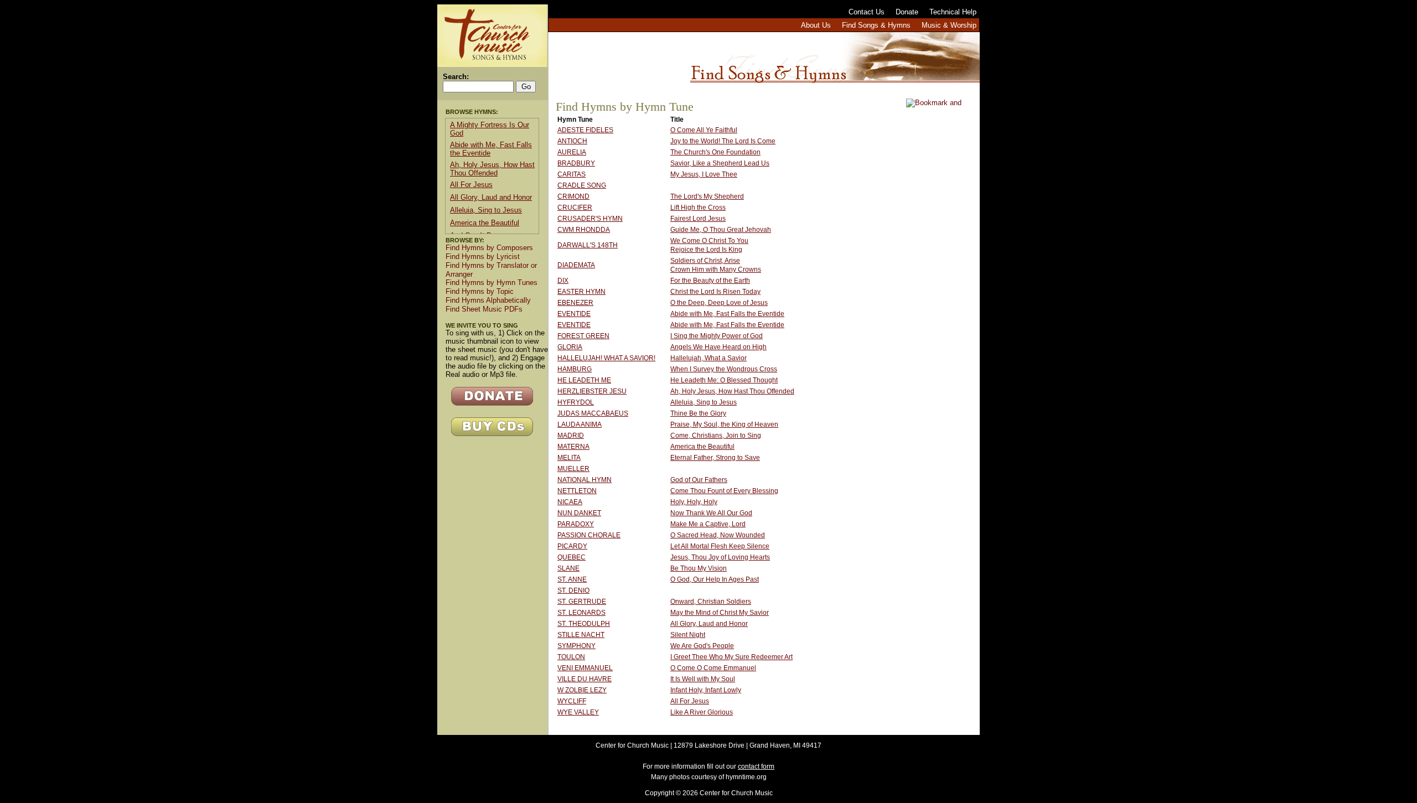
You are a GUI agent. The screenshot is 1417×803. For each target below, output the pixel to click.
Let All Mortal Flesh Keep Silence (719, 546)
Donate (907, 12)
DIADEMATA (576, 265)
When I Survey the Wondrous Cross (723, 369)
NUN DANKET (579, 513)
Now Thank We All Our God (711, 513)
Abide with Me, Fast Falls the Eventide (727, 314)
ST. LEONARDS (581, 613)
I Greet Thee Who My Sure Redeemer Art (731, 657)
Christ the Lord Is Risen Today (715, 292)
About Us (816, 25)
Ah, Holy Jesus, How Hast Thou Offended (732, 391)
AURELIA (571, 152)
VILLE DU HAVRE (584, 679)
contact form (756, 766)
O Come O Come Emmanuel (713, 668)
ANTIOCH (572, 141)
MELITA (569, 458)
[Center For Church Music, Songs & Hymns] (492, 35)
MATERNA (573, 446)
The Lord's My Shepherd (707, 196)
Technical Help (952, 12)
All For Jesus (689, 701)
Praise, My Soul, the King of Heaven (724, 424)
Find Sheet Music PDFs (484, 309)
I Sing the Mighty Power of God (716, 336)
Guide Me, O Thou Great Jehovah (720, 230)
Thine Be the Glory (698, 413)
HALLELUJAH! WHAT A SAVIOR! (606, 358)
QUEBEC (571, 557)
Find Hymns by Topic (480, 291)
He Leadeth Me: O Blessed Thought (724, 380)
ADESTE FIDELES (585, 130)
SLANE (568, 568)
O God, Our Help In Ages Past (714, 579)
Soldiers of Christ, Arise (705, 261)
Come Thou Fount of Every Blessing (724, 491)
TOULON (571, 657)
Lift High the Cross (698, 207)
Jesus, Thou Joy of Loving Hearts (720, 557)
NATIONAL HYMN (584, 480)
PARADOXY (575, 524)
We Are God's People (702, 646)
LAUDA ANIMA (579, 424)
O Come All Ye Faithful (703, 130)
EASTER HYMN (581, 292)
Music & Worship (949, 25)
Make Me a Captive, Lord (708, 524)
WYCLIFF (571, 701)
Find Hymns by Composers (489, 248)
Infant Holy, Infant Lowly (705, 690)
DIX (562, 280)
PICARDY (572, 546)
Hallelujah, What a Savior (708, 358)
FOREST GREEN (583, 336)
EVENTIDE (574, 314)
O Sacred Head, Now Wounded (717, 535)
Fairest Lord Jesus (698, 218)
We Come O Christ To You (709, 241)
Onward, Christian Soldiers (710, 601)
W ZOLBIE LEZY (582, 690)
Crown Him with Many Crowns (715, 269)
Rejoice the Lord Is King (706, 249)
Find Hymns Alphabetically (488, 300)
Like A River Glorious (701, 712)
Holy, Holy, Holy (693, 502)
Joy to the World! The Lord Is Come (722, 141)
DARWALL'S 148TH (587, 245)
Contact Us (867, 12)
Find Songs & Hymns (876, 25)
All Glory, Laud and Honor (709, 624)
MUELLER (573, 469)
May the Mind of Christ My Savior (719, 613)
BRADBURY (576, 163)
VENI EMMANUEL (585, 668)
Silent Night (687, 635)
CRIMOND (573, 196)
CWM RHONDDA (583, 230)
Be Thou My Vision (698, 568)
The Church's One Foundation (715, 152)
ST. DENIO (573, 590)
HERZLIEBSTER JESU (592, 391)
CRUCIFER (574, 207)
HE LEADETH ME (584, 380)
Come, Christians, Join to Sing (715, 435)
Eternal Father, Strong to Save (715, 458)
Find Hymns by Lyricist (483, 256)
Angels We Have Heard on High (718, 347)
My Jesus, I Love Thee (703, 174)
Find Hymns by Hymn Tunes (491, 282)
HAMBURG (574, 369)
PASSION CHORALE (588, 535)
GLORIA (569, 347)
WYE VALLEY (578, 712)
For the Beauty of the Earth (710, 280)
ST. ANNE (572, 579)
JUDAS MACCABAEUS (592, 413)
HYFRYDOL (575, 402)
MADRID (570, 435)
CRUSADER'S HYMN (590, 218)
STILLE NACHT (580, 635)
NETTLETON (577, 491)
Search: (456, 76)
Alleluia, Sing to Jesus (703, 402)
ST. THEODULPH (583, 624)
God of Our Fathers (698, 480)
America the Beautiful (702, 446)
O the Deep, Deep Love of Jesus (719, 303)
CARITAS (571, 174)
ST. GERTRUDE (581, 601)
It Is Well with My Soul (702, 679)
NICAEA (569, 502)
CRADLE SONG (581, 185)
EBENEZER (575, 303)
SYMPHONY (576, 646)
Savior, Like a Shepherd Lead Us (719, 163)
